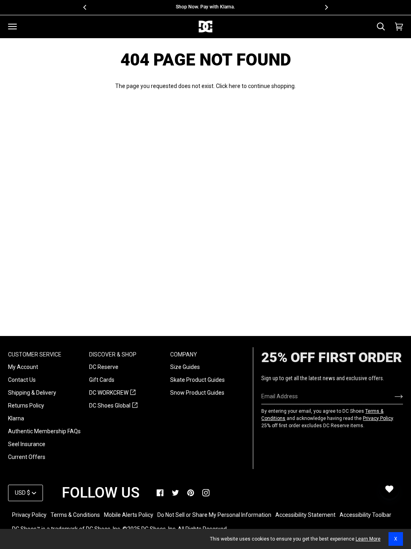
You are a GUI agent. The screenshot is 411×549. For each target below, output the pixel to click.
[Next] (326, 7)
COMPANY (183, 354)
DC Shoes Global (113, 406)
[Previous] (85, 7)
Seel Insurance (26, 444)
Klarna (16, 418)
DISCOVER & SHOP (112, 354)
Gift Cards (101, 380)
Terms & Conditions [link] (75, 515)
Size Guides (185, 367)
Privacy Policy (378, 418)
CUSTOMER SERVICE (34, 354)
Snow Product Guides (197, 392)
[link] (160, 492)
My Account (23, 367)
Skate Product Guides (197, 380)
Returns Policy (26, 405)
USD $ (22, 493)
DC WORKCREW (112, 393)
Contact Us (22, 380)
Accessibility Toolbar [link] (365, 515)
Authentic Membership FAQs (44, 431)
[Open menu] (12, 26)
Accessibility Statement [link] (305, 515)
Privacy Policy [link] (29, 515)
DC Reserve (103, 367)
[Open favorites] (389, 489)
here (234, 86)
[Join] (392, 396)
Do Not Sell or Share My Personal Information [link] (214, 515)
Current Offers (26, 457)
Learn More (368, 539)
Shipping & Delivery (32, 392)
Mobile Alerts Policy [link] (128, 515)
